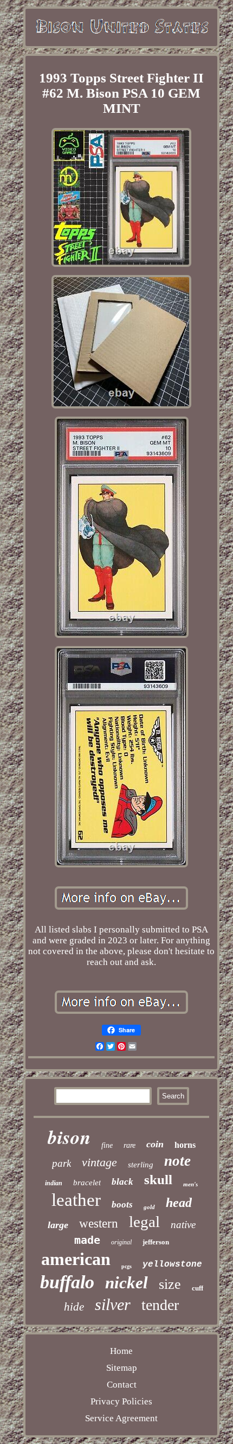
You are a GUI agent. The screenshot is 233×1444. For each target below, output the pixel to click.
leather (76, 1200)
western (98, 1223)
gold (149, 1207)
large (58, 1224)
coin (155, 1144)
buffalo (67, 1282)
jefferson (156, 1242)
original (121, 1242)
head (179, 1203)
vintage (99, 1162)
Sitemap (121, 1368)
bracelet (87, 1182)
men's (190, 1184)
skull (158, 1179)
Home (121, 1351)
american (76, 1259)
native (183, 1224)
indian (53, 1183)
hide (74, 1306)
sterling (140, 1164)
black (122, 1182)
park (61, 1163)
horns (185, 1144)
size (170, 1284)
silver (113, 1304)
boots (122, 1204)
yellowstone (172, 1264)
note (177, 1161)
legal (144, 1221)
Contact (122, 1384)
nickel (126, 1282)
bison (69, 1136)
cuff (197, 1288)
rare (129, 1145)
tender (160, 1304)
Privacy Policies (121, 1401)
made (87, 1240)
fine (107, 1145)
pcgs (126, 1266)
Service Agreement (121, 1418)
